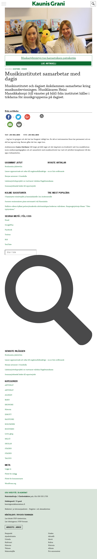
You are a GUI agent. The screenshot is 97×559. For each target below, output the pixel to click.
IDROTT (8, 414)
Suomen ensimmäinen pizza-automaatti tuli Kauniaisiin (26, 201)
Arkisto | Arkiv (13, 527)
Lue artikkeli (48, 63)
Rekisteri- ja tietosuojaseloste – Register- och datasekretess (27, 509)
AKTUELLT (9, 385)
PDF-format (23, 521)
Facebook (8, 230)
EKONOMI (9, 405)
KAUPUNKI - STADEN (20, 69)
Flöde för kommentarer (14, 479)
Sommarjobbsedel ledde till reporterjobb (20, 186)
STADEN (8, 448)
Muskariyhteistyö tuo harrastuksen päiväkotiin (48, 58)
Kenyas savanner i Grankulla (16, 176)
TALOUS (8, 458)
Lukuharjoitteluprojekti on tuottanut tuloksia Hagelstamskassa (29, 181)
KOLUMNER (10, 424)
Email (7, 220)
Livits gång (9, 434)
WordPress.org (10, 483)
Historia (8, 409)
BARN (7, 400)
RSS (6, 239)
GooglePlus (9, 225)
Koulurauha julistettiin (13, 166)
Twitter (8, 235)
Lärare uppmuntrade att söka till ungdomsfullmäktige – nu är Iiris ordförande (34, 171)
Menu (4, 4)
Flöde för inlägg (11, 474)
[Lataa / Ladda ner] (43, 116)
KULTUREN (9, 429)
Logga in (8, 469)
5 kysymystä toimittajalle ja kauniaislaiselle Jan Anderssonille (28, 197)
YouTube (8, 244)
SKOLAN (8, 444)
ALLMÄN (8, 395)
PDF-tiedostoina (19, 518)
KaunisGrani (48, 3)
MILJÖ (7, 439)
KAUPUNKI (9, 419)
